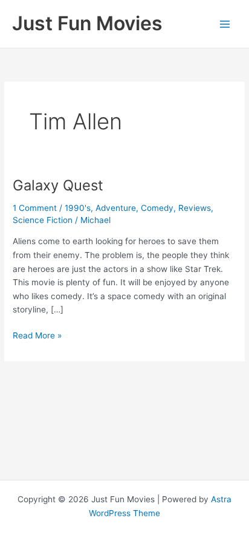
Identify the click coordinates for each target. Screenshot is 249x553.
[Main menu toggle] (225, 23)
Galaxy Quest (58, 185)
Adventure (115, 208)
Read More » (37, 336)
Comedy (157, 208)
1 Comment (35, 208)
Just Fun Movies (87, 23)
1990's (78, 208)
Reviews (194, 208)
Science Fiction (43, 220)
